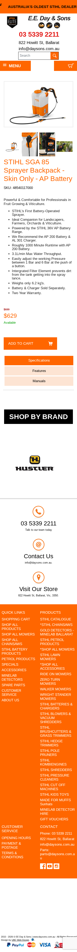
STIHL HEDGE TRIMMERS (51, 743)
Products (50, 612)
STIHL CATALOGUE (55, 619)
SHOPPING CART (16, 619)
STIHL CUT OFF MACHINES (52, 787)
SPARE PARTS (13, 685)
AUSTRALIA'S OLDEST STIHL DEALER (38, 7)
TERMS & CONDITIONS (12, 855)
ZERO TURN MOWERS (50, 682)
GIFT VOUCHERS (54, 819)
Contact (49, 827)
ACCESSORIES (14, 670)
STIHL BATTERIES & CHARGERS (56, 706)
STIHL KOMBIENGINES (53, 762)
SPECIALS (10, 664)
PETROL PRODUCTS (18, 659)
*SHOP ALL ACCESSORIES (52, 667)
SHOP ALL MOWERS (18, 634)
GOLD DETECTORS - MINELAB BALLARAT (57, 632)
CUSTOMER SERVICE (11, 693)
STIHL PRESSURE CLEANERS (54, 777)
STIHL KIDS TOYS (54, 794)
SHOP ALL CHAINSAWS (12, 642)
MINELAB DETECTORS (12, 678)
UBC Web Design (20, 940)
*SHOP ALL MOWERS (57, 649)
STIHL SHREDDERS (56, 770)
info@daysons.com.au (39, 48)
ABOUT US (10, 700)
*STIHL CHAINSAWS (56, 625)
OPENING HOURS (16, 838)
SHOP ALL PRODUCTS (11, 627)
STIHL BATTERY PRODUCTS (15, 651)
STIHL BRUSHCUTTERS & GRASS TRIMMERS (55, 732)
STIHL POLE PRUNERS (50, 753)
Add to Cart (20, 343)
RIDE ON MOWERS (55, 674)
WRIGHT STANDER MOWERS (55, 697)
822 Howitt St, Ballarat (39, 42)
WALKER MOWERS (55, 689)
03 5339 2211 (39, 34)
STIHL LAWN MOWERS (50, 657)
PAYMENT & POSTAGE (11, 845)
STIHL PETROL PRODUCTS (52, 642)
